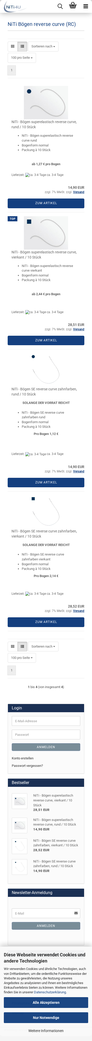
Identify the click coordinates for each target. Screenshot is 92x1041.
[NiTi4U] (13, 6)
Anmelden (46, 747)
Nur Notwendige (46, 1018)
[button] (13, 47)
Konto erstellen (22, 758)
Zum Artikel (46, 203)
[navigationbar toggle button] (85, 6)
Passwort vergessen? (27, 766)
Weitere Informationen (46, 1031)
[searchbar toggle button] (60, 6)
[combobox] (43, 47)
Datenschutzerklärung (50, 992)
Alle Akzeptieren (46, 1002)
